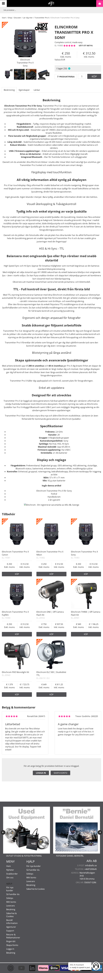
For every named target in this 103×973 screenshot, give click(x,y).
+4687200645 (90, 869)
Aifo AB (92, 860)
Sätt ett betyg (86, 45)
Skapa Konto (12, 945)
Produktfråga (66, 76)
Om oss (9, 877)
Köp (94, 76)
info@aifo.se (91, 865)
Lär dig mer (28, 17)
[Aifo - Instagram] (8, 968)
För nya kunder (33, 866)
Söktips (9, 898)
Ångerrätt (10, 941)
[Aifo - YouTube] (19, 968)
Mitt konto (11, 902)
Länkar (37, 90)
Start (4, 17)
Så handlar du (12, 894)
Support (10, 930)
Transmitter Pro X (42, 17)
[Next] (47, 74)
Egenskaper (24, 90)
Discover (17, 17)
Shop (10, 17)
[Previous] (3, 832)
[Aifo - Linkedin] (30, 968)
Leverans (10, 905)
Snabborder (12, 873)
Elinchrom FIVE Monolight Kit (15, 672)
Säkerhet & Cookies (35, 889)
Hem (8, 866)
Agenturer (11, 927)
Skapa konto (60, 773)
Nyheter (10, 869)
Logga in (41, 773)
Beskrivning (9, 90)
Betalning (10, 909)
